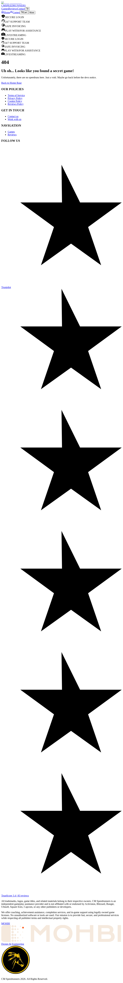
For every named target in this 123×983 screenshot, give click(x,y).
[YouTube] (61, 156)
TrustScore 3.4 (15, 895)
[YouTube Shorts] (61, 160)
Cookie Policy (15, 101)
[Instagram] (61, 166)
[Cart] (27, 9)
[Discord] (61, 150)
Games (16, 12)
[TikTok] (61, 163)
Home (7, 12)
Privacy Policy (15, 98)
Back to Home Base (11, 83)
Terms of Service (16, 95)
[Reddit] (61, 153)
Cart (25, 12)
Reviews (12, 134)
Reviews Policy (16, 104)
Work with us (14, 119)
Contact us (13, 116)
